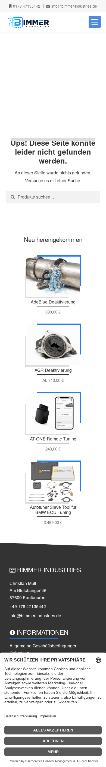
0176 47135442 (26, 6)
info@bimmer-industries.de (73, 6)
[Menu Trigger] (95, 22)
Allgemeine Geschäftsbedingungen (43, 646)
